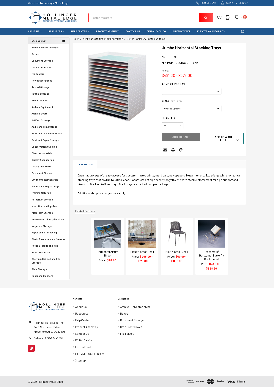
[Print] (173, 149)
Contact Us (133, 31)
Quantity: (169, 118)
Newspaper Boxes (42, 80)
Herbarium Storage (42, 199)
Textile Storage (40, 93)
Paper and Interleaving (44, 232)
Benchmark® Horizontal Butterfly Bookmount (211, 255)
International (181, 31)
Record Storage (41, 87)
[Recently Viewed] (230, 18)
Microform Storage (42, 212)
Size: (172, 100)
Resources (55, 31)
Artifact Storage (41, 120)
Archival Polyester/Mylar (45, 47)
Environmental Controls (45, 179)
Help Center (79, 31)
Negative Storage (42, 225)
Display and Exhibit (42, 166)
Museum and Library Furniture (48, 219)
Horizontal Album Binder (107, 253)
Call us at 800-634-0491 (48, 338)
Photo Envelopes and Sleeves (48, 239)
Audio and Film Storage (44, 126)
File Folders (38, 73)
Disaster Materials (42, 153)
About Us (33, 31)
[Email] (165, 149)
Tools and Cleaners (42, 275)
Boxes (35, 54)
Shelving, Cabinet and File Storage (46, 260)
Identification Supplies (44, 206)
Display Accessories (43, 159)
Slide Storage (39, 269)
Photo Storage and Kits (45, 245)
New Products (40, 100)
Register (243, 2)
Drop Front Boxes (41, 67)
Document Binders (42, 173)
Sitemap (80, 360)
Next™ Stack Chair (176, 251)
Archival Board (40, 113)
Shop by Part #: (173, 83)
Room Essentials (41, 252)
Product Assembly (107, 31)
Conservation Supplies (44, 146)
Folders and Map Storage (45, 186)
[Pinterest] (242, 31)
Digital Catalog (156, 31)
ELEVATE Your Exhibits (211, 31)
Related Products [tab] (85, 211)
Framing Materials (41, 192)
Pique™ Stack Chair (142, 251)
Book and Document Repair (47, 133)
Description (85, 164)
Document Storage (42, 60)
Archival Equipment (42, 107)
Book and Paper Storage (45, 139)
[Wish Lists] (221, 18)
